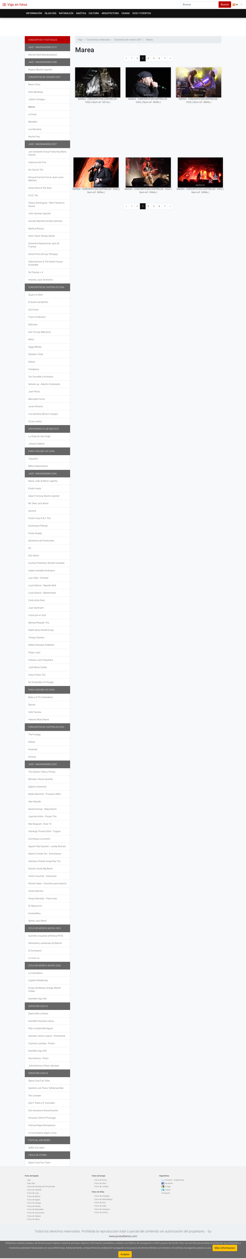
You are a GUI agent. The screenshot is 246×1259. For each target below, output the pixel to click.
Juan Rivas (34, 391)
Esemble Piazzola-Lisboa (41, 1021)
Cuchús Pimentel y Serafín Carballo (46, 563)
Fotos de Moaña (33, 1206)
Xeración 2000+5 (38, 1006)
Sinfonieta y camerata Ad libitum (45, 943)
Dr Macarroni (35, 905)
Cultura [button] (94, 13)
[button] (237, 5)
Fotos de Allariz (33, 1219)
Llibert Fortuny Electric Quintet (43, 496)
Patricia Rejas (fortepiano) (41, 1125)
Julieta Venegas (36, 99)
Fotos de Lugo (33, 1193)
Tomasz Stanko (36, 637)
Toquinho (33, 458)
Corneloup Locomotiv (39, 838)
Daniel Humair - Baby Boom (42, 809)
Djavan (31, 704)
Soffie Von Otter (36, 1147)
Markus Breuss (36, 228)
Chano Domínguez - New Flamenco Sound (46, 204)
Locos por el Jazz (37, 615)
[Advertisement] (123, 26)
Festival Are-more (39, 1140)
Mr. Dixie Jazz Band (38, 503)
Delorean (32, 324)
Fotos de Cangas (34, 1203)
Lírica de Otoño (37, 1155)
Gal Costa (33, 309)
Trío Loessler (34, 1095)
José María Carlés (37, 667)
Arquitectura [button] (110, 13)
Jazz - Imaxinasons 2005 (42, 764)
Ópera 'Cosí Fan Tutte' (39, 1162)
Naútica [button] (81, 13)
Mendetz (32, 121)
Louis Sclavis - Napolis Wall (42, 585)
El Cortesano (35, 950)
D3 (29, 548)
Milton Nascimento (38, 466)
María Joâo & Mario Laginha (43, 481)
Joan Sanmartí (36, 607)
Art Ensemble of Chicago (41, 682)
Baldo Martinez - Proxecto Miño (44, 794)
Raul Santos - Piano (38, 1058)
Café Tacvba (34, 712)
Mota (31, 339)
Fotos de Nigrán (33, 1200)
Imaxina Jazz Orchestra (40, 279)
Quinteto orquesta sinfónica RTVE (45, 935)
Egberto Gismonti (37, 786)
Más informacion (225, 1247)
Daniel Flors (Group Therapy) (43, 254)
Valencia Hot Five (37, 162)
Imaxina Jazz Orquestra (40, 660)
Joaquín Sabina (36, 443)
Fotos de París (100, 1183)
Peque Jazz (34, 652)
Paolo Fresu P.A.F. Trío (39, 518)
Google (168, 1186)
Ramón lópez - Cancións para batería (47, 883)
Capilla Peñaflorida (38, 980)
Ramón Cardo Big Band (40, 868)
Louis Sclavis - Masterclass (42, 592)
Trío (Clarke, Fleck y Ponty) (41, 771)
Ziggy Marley (35, 347)
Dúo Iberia (33, 555)
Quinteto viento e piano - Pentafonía (46, 1036)
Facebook (169, 1183)
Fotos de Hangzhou (102, 1209)
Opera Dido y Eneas (38, 1013)
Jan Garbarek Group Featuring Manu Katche (47, 153)
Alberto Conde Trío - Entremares (44, 853)
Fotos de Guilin (100, 1206)
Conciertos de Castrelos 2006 (46, 287)
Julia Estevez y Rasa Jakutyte (43, 1065)
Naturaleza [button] (66, 13)
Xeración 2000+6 (38, 1073)
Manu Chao (34, 84)
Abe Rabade (34, 801)
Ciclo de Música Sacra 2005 (44, 928)
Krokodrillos (34, 913)
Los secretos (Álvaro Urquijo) (43, 414)
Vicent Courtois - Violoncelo (42, 876)
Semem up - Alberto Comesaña (44, 384)
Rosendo (32, 749)
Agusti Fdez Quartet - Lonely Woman (47, 846)
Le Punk (32, 114)
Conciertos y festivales (42, 39)
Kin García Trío (35, 169)
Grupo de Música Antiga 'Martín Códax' (44, 990)
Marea (31, 106)
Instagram (165, 1193)
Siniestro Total (35, 354)
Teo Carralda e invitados (40, 376)
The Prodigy (34, 734)
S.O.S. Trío (33, 195)
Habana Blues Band (38, 719)
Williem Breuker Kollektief (41, 645)
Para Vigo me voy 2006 (41, 451)
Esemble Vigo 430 (37, 998)
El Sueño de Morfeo (38, 302)
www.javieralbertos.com (123, 1236)
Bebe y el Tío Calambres (40, 697)
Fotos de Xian (99, 1202)
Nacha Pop (34, 136)
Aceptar (125, 1254)
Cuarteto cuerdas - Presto (41, 1043)
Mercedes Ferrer (36, 399)
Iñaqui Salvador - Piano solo (42, 898)
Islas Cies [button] (50, 13)
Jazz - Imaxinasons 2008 (42, 62)
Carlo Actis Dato (36, 600)
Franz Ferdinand (36, 317)
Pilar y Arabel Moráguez (40, 1028)
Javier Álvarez (35, 406)
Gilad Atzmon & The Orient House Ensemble (45, 263)
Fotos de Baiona (33, 1196)
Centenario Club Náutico (43, 428)
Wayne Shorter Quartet (40, 69)
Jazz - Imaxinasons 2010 (42, 47)
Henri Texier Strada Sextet (41, 236)
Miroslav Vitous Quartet (40, 779)
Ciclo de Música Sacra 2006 (44, 965)
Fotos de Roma (100, 1180)
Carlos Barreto (35, 891)
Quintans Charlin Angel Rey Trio (44, 861)
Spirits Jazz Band (37, 920)
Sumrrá (32, 510)
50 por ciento (35, 421)
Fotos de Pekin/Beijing (103, 1199)
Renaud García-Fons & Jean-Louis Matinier (45, 179)
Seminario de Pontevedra (41, 540)
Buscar (225, 4)
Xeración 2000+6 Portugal (42, 1117)
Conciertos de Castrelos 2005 (46, 727)
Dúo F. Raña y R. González (41, 1103)
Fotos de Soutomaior (35, 1213)
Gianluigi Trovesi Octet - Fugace (44, 831)
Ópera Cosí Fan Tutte (39, 1080)
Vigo (29, 1180)
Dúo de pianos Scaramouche (43, 1110)
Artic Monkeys (35, 92)
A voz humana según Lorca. (42, 1132)
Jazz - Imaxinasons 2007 (42, 144)
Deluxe (31, 361)
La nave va (33, 958)
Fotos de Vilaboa (34, 1216)
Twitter (168, 1190)
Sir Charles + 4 (35, 272)
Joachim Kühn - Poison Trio (42, 816)
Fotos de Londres (101, 1186)
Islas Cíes (31, 1183)
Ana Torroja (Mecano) (39, 332)
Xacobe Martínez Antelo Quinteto (45, 221)
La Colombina (35, 973)
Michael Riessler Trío (38, 622)
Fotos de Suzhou (101, 1212)
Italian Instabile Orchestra (41, 570)
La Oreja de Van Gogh (39, 436)
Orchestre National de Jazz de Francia (43, 245)
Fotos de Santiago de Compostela (41, 1186)
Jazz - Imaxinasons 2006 (42, 473)
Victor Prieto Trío (37, 674)
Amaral (32, 756)
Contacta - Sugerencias (174, 1180)
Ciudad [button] (125, 13)
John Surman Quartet (39, 213)
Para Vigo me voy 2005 (41, 689)
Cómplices (33, 369)
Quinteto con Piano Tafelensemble (45, 1088)
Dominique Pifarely (38, 525)
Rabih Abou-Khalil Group (41, 630)
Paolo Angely (35, 533)
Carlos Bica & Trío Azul (39, 188)
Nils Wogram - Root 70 (40, 824)
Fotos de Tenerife (34, 1190)
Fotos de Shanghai (101, 1196)
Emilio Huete (34, 488)
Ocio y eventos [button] (141, 13)
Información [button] (34, 13)
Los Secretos (35, 129)
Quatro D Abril (35, 294)
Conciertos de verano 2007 (44, 77)
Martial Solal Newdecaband (42, 54)
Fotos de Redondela (35, 1209)
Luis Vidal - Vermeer (38, 578)
